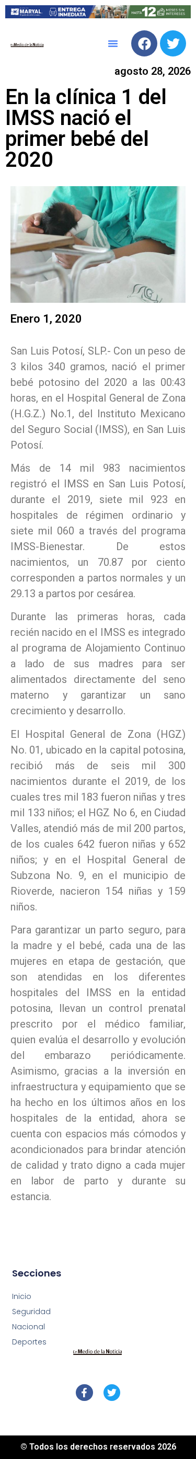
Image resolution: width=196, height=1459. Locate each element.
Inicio (21, 1296)
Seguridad (31, 1311)
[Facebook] (144, 43)
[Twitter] (173, 43)
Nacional (28, 1326)
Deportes (29, 1342)
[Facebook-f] (84, 1392)
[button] (113, 43)
